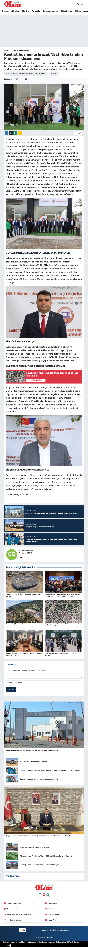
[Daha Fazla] (20, 133)
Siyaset (5, 11)
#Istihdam (54, 73)
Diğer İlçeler (66, 11)
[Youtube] (44, 895)
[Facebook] (40, 895)
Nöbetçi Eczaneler (14, 903)
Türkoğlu (36, 11)
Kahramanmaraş (50, 11)
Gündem (15, 11)
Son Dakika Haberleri (14, 920)
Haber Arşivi (52, 920)
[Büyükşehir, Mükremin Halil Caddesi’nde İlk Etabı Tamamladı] (63, 611)
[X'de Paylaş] (11, 133)
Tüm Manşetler (53, 914)
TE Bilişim (49, 937)
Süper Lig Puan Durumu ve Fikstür (19, 914)
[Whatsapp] (48, 895)
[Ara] (78, 4)
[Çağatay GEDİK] (11, 555)
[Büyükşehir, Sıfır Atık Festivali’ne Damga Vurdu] (63, 641)
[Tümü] (81, 876)
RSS (23, 930)
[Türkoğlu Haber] (12, 4)
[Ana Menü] (82, 4)
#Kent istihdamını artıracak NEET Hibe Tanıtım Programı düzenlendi (25, 73)
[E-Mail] (21, 558)
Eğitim (78, 11)
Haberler (7, 50)
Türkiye (25, 11)
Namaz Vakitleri (13, 909)
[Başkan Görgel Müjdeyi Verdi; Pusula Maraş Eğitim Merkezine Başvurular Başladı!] (63, 582)
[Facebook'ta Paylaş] (6, 133)
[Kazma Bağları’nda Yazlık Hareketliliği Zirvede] (24, 611)
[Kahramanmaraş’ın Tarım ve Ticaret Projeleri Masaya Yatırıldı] (24, 641)
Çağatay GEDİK (25, 553)
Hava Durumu (53, 903)
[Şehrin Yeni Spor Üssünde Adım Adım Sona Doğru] (24, 582)
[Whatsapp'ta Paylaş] (15, 133)
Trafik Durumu (53, 909)
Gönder (11, 689)
